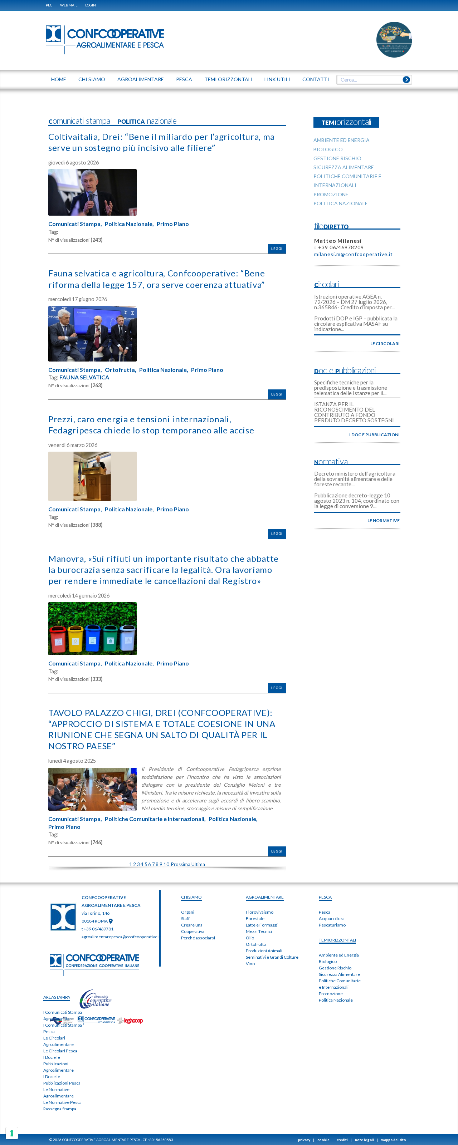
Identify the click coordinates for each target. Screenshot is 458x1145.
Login (90, 5)
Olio (250, 937)
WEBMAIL (68, 5)
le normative (383, 520)
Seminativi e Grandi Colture (272, 957)
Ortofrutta (256, 944)
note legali (364, 1139)
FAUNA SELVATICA (84, 377)
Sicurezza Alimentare (339, 974)
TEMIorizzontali (337, 940)
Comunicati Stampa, (75, 224)
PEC (49, 5)
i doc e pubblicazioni (374, 434)
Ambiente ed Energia (339, 955)
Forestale (255, 918)
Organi (187, 912)
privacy (304, 1139)
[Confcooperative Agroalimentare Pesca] (105, 39)
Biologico (328, 961)
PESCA (325, 897)
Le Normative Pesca (62, 1102)
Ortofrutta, (120, 370)
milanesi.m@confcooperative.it (353, 254)
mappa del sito (393, 1139)
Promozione (331, 993)
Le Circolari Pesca (60, 1050)
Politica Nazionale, (129, 224)
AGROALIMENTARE (265, 897)
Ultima (198, 864)
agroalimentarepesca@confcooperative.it (121, 936)
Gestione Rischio (335, 967)
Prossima (180, 864)
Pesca (324, 912)
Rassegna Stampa (59, 1108)
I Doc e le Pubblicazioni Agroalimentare (58, 1064)
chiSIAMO (191, 897)
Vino (250, 963)
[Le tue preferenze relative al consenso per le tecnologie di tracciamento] (12, 1133)
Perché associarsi (198, 937)
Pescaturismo (332, 925)
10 (166, 864)
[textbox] (372, 79)
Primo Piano (173, 224)
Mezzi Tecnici (259, 931)
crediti (342, 1139)
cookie (323, 1139)
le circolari (385, 343)
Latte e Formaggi (262, 925)
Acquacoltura (332, 918)
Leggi (277, 249)
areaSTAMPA (56, 997)
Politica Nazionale (336, 1000)
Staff (185, 918)
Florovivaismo (259, 912)
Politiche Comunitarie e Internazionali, (155, 819)
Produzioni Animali (264, 950)
